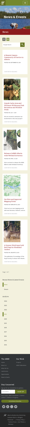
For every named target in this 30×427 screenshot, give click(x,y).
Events (6, 289)
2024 (5, 301)
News (5, 284)
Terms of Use (12, 422)
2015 (5, 340)
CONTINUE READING (10, 71)
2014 (5, 345)
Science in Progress (12, 397)
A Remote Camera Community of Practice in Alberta (14, 57)
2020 (5, 319)
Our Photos (21, 422)
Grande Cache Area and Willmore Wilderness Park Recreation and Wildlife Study (14, 106)
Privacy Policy (20, 419)
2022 (5, 310)
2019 (5, 323)
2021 (5, 314)
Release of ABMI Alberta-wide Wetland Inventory (13, 154)
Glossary (10, 424)
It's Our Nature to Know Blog (15, 401)
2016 (5, 336)
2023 (5, 305)
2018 (5, 327)
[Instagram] (11, 406)
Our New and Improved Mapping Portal (12, 200)
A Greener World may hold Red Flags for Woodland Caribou (14, 247)
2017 (5, 332)
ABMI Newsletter (13, 395)
